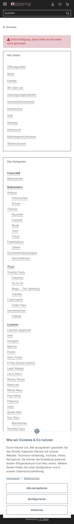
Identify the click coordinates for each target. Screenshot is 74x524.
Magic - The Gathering (26, 288)
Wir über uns (15, 87)
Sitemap (12, 122)
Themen (12, 209)
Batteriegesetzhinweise (21, 136)
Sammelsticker (16, 310)
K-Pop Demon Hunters (21, 362)
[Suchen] (68, 13)
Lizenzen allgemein (19, 330)
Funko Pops (19, 305)
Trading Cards (16, 272)
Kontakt (12, 80)
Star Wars (13, 417)
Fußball (16, 316)
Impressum (13, 478)
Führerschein (20, 198)
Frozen (11, 351)
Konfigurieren (37, 499)
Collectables (15, 299)
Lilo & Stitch (14, 373)
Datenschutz (32, 478)
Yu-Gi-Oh (17, 283)
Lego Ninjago (15, 368)
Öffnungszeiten (16, 66)
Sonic (10, 406)
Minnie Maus (15, 390)
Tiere (15, 230)
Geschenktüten (21, 258)
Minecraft (13, 384)
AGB (10, 115)
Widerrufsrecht (16, 143)
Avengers (13, 341)
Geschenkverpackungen (22, 252)
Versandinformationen (21, 101)
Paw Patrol (14, 395)
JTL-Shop (44, 519)
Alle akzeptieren (37, 488)
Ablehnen (37, 510)
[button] (52, 4)
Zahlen (16, 247)
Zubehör (17, 294)
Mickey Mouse (16, 379)
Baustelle (17, 214)
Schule (16, 203)
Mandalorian (19, 423)
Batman (12, 346)
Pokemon (17, 277)
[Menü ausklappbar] (5, 2)
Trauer (16, 236)
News (10, 73)
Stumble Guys (16, 428)
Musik (15, 225)
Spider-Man (14, 412)
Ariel (10, 335)
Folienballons (15, 241)
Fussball (17, 219)
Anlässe (12, 192)
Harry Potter (14, 357)
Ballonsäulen (15, 178)
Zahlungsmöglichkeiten (21, 94)
